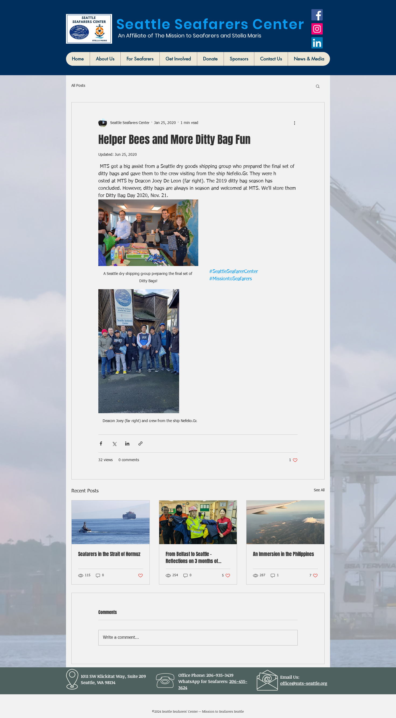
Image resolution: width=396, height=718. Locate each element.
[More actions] (294, 123)
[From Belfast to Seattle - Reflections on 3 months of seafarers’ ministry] (198, 522)
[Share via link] (140, 443)
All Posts (78, 86)
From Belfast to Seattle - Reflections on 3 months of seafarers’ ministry (192, 558)
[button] (105, 59)
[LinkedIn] (317, 43)
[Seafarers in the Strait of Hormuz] (111, 522)
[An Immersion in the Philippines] (285, 522)
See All (319, 490)
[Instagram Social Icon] (317, 28)
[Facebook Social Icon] (317, 14)
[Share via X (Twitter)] (114, 443)
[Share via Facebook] (100, 443)
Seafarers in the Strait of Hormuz (109, 554)
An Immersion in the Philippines (283, 554)
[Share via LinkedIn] (127, 443)
